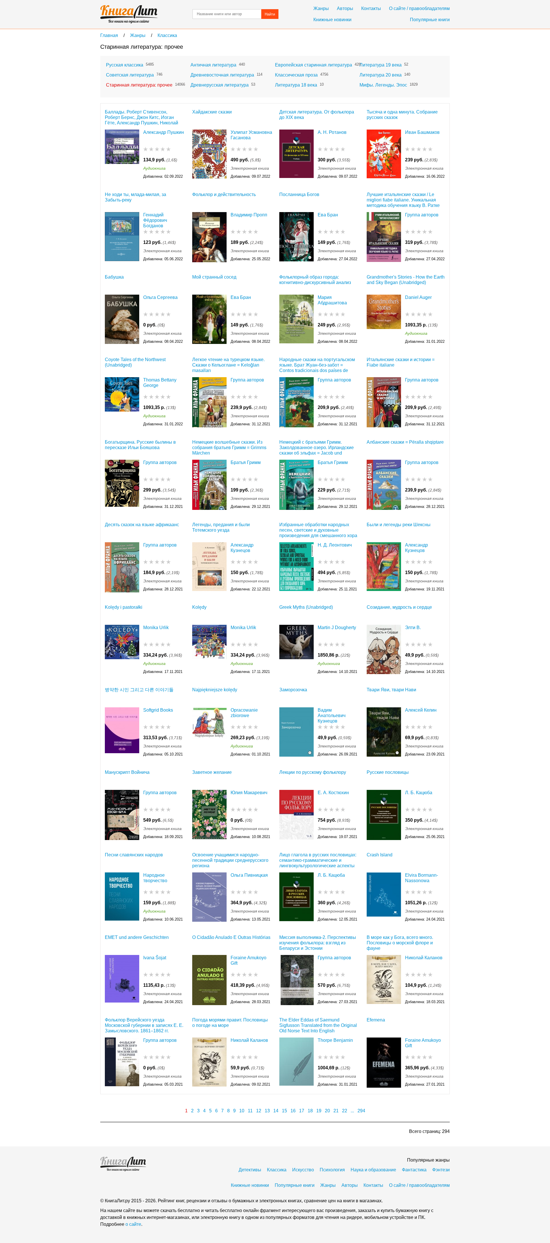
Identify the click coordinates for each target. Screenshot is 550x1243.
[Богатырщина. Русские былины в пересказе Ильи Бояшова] (122, 485)
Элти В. (413, 627)
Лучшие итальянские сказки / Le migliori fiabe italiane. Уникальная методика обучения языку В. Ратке (403, 200)
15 (284, 1110)
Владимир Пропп (249, 214)
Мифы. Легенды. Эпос (383, 85)
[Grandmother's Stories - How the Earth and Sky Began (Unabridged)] (384, 320)
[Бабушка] (122, 320)
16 (293, 1110)
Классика (276, 1169)
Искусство (303, 1169)
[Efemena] (384, 1063)
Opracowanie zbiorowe (244, 713)
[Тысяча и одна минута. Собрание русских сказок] (384, 155)
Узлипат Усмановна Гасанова (251, 135)
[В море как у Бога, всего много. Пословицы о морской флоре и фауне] (384, 980)
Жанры (321, 8)
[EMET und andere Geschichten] (122, 980)
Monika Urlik (156, 627)
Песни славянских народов (134, 854)
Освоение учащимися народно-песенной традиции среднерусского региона (230, 860)
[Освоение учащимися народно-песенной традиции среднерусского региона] (209, 897)
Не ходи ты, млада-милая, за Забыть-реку (135, 197)
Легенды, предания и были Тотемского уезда (221, 527)
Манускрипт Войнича (127, 772)
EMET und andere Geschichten (137, 937)
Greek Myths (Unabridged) (306, 607)
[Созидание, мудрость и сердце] (384, 650)
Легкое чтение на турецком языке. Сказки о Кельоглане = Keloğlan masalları (228, 365)
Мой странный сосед (214, 277)
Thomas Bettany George (159, 382)
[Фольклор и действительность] (209, 237)
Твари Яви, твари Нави (391, 689)
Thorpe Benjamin (335, 1040)
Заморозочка (293, 689)
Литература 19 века (381, 64)
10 (241, 1110)
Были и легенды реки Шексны (399, 524)
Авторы (345, 8)
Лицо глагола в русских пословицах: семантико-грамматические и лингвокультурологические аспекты (317, 860)
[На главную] (129, 14)
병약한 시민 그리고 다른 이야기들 (139, 689)
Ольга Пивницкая (249, 875)
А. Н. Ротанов (332, 132)
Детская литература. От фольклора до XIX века (316, 114)
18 (310, 1110)
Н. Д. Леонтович (335, 545)
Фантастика (414, 1169)
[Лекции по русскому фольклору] (296, 815)
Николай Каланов (424, 957)
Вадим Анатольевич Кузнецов (331, 715)
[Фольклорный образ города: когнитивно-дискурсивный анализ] (296, 320)
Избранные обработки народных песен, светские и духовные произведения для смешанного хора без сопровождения (318, 530)
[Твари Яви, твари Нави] (384, 732)
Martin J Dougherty (337, 627)
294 (361, 1110)
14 (275, 1110)
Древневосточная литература (222, 75)
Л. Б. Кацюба (418, 792)
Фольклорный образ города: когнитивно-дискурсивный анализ (315, 280)
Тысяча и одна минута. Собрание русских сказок (402, 114)
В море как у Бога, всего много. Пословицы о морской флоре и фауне (400, 943)
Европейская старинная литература (313, 64)
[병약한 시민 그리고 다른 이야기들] (122, 732)
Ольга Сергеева (160, 297)
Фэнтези (441, 1169)
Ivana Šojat (154, 957)
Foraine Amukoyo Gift (248, 960)
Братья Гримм (246, 462)
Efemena (376, 1019)
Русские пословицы (388, 772)
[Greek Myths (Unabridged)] (296, 650)
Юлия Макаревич (249, 792)
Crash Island (379, 854)
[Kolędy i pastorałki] (122, 650)
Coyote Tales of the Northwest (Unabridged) (135, 362)
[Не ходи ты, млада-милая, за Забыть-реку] (122, 237)
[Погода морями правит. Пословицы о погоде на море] (209, 1063)
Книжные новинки (332, 19)
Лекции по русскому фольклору (312, 772)
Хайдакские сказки (212, 111)
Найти (270, 14)
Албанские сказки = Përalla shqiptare (405, 442)
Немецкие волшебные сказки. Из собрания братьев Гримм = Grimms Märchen (229, 447)
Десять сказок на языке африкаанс (142, 524)
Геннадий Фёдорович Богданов (155, 220)
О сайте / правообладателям (419, 8)
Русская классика (124, 64)
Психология (332, 1169)
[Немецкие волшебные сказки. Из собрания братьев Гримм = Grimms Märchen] (209, 485)
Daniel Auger (418, 297)
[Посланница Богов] (296, 237)
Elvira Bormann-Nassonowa (421, 878)
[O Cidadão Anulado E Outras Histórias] (209, 980)
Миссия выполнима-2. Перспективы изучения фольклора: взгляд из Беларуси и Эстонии (317, 943)
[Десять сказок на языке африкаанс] (122, 567)
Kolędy (199, 607)
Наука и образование (373, 1169)
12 (258, 1110)
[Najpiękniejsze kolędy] (209, 732)
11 (250, 1110)
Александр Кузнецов (242, 548)
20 (327, 1110)
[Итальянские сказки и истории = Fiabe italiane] (384, 402)
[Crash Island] (384, 897)
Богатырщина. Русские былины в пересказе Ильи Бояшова (140, 445)
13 (267, 1110)
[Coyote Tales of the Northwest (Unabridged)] (122, 402)
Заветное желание (212, 772)
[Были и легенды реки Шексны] (384, 567)
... (352, 1110)
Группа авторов (422, 214)
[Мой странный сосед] (209, 320)
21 (336, 1110)
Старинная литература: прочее (139, 85)
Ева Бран (328, 214)
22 (344, 1110)
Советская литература (130, 75)
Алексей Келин (421, 710)
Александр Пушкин (163, 132)
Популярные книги (430, 19)
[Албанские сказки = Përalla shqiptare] (384, 485)
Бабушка (114, 277)
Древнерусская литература (219, 85)
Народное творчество (155, 878)
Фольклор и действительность (224, 194)
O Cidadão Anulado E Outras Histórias (231, 937)
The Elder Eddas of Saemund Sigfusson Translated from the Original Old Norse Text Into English (318, 1025)
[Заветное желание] (209, 815)
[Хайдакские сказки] (209, 155)
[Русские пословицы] (384, 815)
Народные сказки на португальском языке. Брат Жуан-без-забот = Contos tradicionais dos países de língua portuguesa (317, 365)
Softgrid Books (158, 710)
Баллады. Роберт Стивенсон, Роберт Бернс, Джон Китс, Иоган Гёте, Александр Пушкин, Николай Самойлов (141, 117)
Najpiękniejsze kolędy (214, 689)
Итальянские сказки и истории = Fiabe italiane (401, 362)
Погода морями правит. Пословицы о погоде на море (230, 1022)
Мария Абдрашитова (332, 300)
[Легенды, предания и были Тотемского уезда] (209, 567)
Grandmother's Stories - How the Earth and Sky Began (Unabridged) (406, 280)
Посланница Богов (299, 194)
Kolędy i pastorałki (123, 607)
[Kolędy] (209, 650)
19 (318, 1110)
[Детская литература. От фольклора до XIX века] (296, 155)
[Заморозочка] (296, 732)
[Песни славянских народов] (122, 897)
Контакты (371, 8)
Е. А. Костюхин (333, 792)
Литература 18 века (296, 85)
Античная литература (213, 64)
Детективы (250, 1169)
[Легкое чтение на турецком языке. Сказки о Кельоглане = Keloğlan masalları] (209, 402)
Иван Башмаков (422, 132)
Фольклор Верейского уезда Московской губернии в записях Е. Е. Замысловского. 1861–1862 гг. (144, 1025)
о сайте (133, 1224)
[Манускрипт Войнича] (122, 815)
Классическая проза (296, 75)
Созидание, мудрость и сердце (399, 607)
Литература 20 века (381, 75)
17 (301, 1110)
